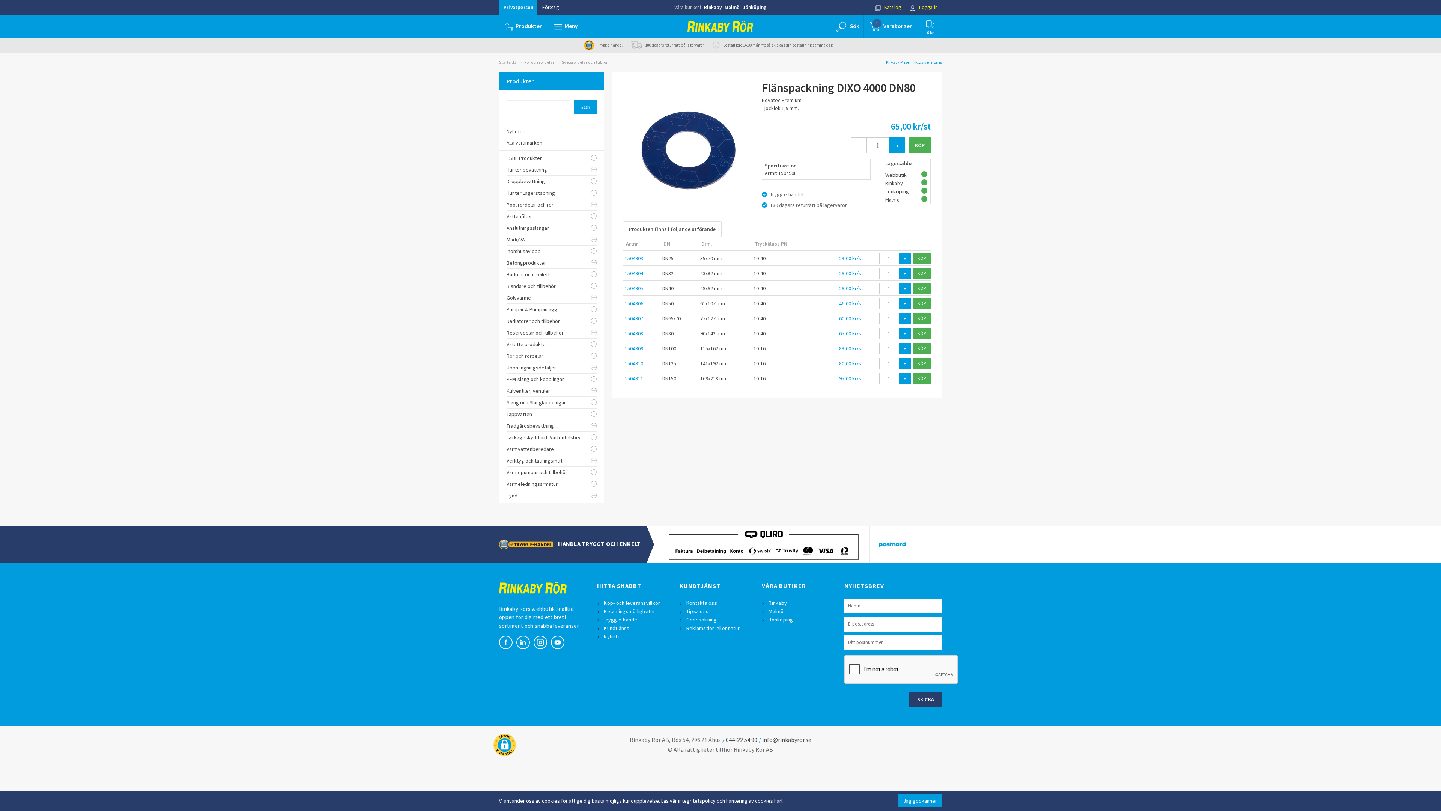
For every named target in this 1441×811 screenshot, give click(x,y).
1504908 (634, 333)
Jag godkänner (920, 800)
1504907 (634, 318)
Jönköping (755, 7)
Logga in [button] (928, 7)
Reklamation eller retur (713, 628)
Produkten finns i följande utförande (672, 229)
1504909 (634, 348)
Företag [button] (550, 7)
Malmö (732, 7)
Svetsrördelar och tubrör (585, 62)
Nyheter (613, 636)
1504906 (634, 303)
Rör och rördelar (539, 62)
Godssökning (701, 619)
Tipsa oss (697, 611)
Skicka (925, 699)
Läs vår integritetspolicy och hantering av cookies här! (721, 800)
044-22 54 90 (741, 739)
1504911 (634, 378)
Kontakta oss (701, 603)
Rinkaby (713, 7)
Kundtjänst (616, 628)
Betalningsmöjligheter (629, 611)
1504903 (634, 258)
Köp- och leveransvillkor (632, 603)
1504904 (634, 273)
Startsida (508, 62)
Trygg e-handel (621, 619)
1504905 (634, 288)
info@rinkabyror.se (786, 739)
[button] (566, 26)
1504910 (634, 363)
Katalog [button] (892, 7)
